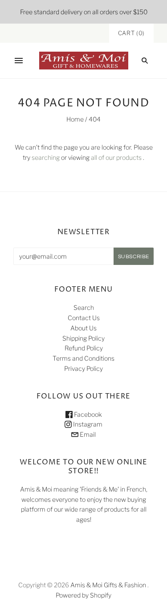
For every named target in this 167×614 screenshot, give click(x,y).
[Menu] (18, 61)
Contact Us (84, 317)
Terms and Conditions (83, 358)
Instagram (87, 424)
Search (83, 307)
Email (87, 434)
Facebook (87, 414)
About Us (83, 328)
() (131, 33)
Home (75, 119)
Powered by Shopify (83, 595)
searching (46, 157)
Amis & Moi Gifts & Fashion (108, 585)
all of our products (116, 157)
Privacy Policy (83, 368)
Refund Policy (84, 348)
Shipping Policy (83, 338)
